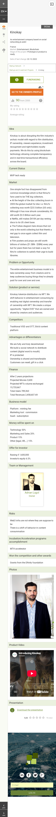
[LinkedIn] (22, 775)
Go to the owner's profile (27, 91)
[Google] (42, 775)
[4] (40, 717)
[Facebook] (28, 775)
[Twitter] (35, 775)
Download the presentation (30, 710)
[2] (33, 717)
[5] (43, 717)
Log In (32, 792)
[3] (36, 717)
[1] (30, 717)
